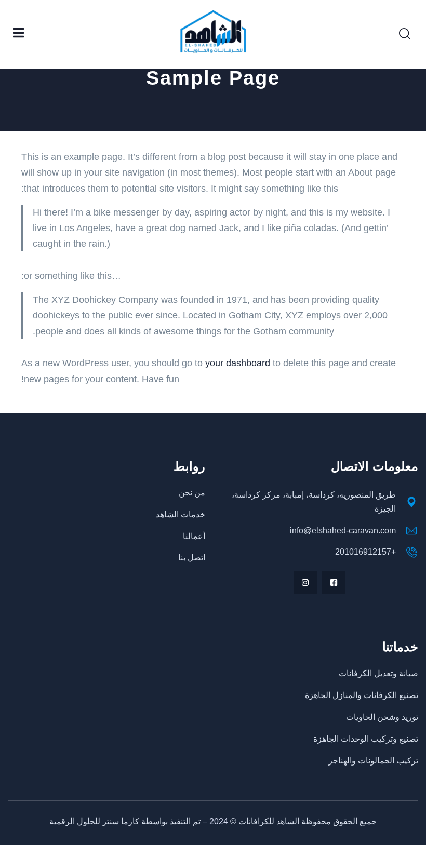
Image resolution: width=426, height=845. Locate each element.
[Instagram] (305, 582)
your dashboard (237, 363)
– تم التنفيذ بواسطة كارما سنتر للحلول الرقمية (129, 821)
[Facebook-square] (333, 582)
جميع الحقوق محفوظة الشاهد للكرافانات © (302, 821)
